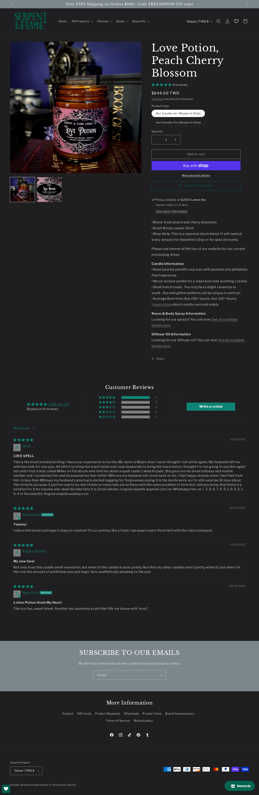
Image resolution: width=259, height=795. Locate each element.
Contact (67, 713)
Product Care (152, 713)
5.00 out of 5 (59, 404)
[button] (81, 21)
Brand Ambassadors (179, 713)
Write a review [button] (211, 406)
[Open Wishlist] (236, 21)
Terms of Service (118, 720)
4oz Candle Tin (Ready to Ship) (180, 123)
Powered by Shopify (64, 784)
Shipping (157, 98)
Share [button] (160, 358)
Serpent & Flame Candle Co (36, 784)
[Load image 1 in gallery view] (22, 189)
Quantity (157, 131)
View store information (172, 211)
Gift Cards (84, 713)
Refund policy (143, 720)
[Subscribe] (161, 675)
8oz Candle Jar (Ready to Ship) (178, 113)
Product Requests (107, 713)
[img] (23, 440)
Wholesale (131, 713)
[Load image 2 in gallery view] (49, 189)
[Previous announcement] (11, 4)
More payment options (196, 175)
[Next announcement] (247, 4)
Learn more (162, 304)
